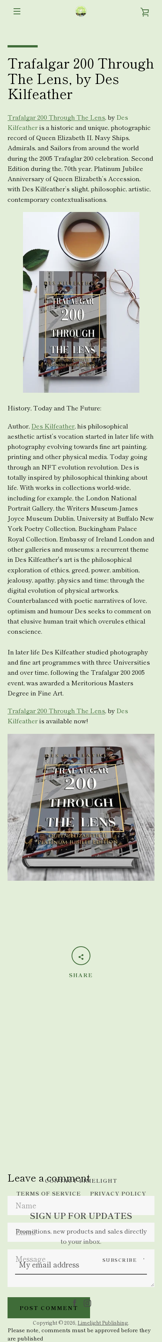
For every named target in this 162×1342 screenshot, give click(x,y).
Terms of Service (48, 1193)
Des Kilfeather (53, 425)
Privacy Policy (118, 1193)
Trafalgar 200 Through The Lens (56, 117)
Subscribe (119, 1260)
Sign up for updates (81, 1215)
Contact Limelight (81, 1180)
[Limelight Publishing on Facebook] (74, 1302)
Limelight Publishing (103, 1322)
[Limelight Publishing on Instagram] (87, 1302)
